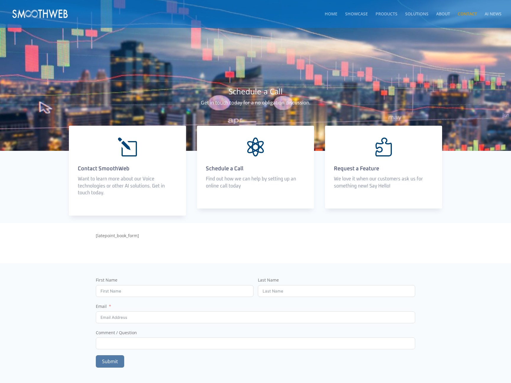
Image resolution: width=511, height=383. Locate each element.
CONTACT (467, 14)
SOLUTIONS (416, 14)
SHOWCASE (356, 14)
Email (101, 306)
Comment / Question (116, 332)
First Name (106, 280)
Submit (110, 361)
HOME (331, 14)
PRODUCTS (386, 14)
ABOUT (443, 14)
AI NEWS (493, 14)
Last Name (268, 280)
